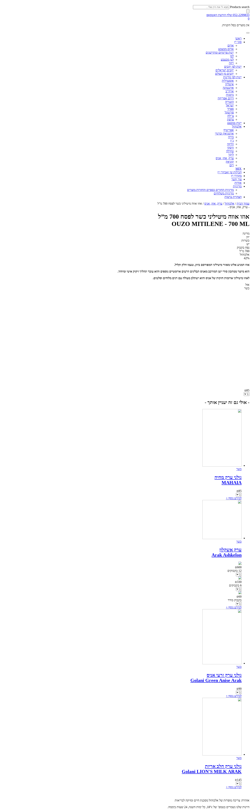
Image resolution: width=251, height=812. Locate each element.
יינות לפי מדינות (232, 77)
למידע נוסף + (234, 498)
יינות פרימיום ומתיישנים (220, 52)
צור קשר (236, 179)
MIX (239, 168)
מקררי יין (236, 175)
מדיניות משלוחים (224, 193)
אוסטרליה (228, 80)
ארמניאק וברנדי (224, 133)
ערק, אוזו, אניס (225, 158)
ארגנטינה (228, 87)
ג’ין (232, 140)
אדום (230, 45)
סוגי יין (238, 42)
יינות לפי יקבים (233, 66)
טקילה (230, 151)
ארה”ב (230, 91)
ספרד (230, 109)
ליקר (231, 154)
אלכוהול (237, 126)
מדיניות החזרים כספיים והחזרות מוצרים (210, 190)
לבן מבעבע (227, 59)
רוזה (231, 63)
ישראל (230, 105)
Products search (239, 7)
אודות (238, 182)
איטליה (229, 84)
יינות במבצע (234, 123)
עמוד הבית (243, 203)
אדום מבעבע (226, 49)
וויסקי (230, 147)
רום (231, 165)
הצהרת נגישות (233, 197)
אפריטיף (229, 130)
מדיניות (237, 186)
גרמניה (230, 94)
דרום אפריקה (226, 98)
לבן (232, 56)
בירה (231, 137)
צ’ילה (230, 116)
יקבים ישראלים (225, 70)
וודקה (230, 144)
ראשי (238, 38)
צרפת (230, 119)
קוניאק (230, 161)
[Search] (247, 11)
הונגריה (229, 101)
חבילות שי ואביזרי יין (229, 172)
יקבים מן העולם (224, 73)
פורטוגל (229, 112)
